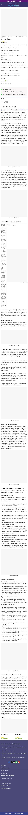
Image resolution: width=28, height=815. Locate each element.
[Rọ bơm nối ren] (7, 726)
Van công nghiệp (19, 36)
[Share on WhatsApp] (1, 84)
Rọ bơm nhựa (18, 734)
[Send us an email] (14, 762)
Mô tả (2, 98)
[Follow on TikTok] (12, 762)
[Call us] (16, 762)
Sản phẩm (10, 36)
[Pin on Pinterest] (8, 84)
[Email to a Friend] (7, 84)
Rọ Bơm (6, 80)
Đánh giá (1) (4, 102)
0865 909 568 (16, 1)
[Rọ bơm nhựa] (21, 726)
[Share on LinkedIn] (10, 84)
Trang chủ (3, 36)
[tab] (14, 98)
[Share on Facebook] (3, 84)
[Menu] (1, 4)
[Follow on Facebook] (9, 762)
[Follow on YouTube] (19, 762)
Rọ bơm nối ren (4, 734)
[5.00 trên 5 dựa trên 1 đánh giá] (14, 41)
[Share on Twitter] (5, 84)
